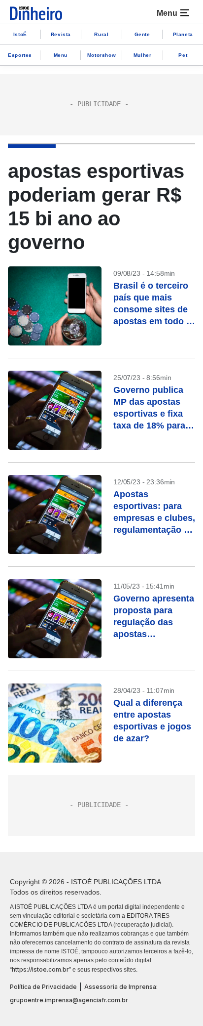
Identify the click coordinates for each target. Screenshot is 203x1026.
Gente (142, 34)
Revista (61, 34)
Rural (101, 34)
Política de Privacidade (43, 986)
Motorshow (101, 55)
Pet (182, 55)
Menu (61, 55)
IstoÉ (20, 34)
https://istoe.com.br (40, 969)
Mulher (143, 55)
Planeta (183, 34)
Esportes (20, 55)
